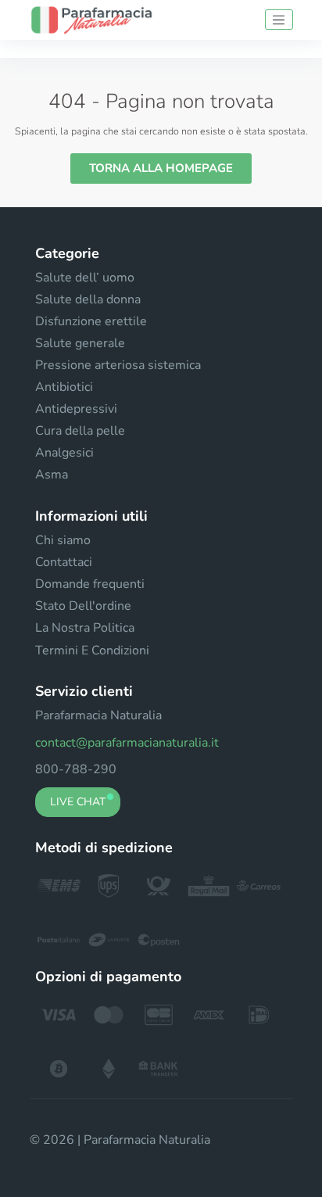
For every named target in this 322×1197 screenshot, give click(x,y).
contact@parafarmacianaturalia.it (127, 742)
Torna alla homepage (161, 168)
